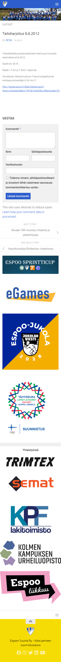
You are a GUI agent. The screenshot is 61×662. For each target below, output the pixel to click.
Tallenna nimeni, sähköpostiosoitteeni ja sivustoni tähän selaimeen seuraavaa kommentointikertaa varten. (30, 182)
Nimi (8, 151)
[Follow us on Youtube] (42, 652)
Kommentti (13, 129)
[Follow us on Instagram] (24, 652)
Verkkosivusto (14, 164)
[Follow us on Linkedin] (36, 652)
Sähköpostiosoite (42, 151)
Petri (9, 40)
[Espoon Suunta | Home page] (5, 4)
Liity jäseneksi (30, 10)
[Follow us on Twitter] (30, 652)
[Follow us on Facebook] (19, 652)
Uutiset (7, 24)
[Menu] (57, 4)
